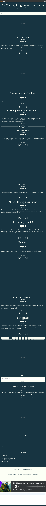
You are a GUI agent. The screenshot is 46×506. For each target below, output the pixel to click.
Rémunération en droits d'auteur (12, 474)
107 (29, 338)
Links (2, 446)
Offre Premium (20, 474)
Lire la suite (23, 50)
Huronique (23, 39)
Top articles (28, 472)
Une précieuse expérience (6, 447)
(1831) (4, 455)
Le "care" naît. (23, 37)
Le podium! (23, 318)
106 (26, 338)
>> (43, 338)
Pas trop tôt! (23, 184)
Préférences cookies (35, 474)
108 (32, 338)
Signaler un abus (37, 472)
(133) (5, 459)
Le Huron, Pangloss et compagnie (23, 5)
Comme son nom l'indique (23, 93)
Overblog (30, 469)
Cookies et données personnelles (27, 474)
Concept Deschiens (23, 297)
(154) (8, 458)
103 (17, 338)
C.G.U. (41, 472)
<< (2, 338)
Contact (32, 472)
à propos (29, 489)
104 (20, 338)
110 (38, 338)
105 (23, 338)
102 (14, 338)
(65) (4, 461)
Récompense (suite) (23, 222)
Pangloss (8, 472)
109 (35, 338)
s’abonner (16, 489)
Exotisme (23, 242)
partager (22, 489)
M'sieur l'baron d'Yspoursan (23, 202)
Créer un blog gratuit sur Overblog (21, 472)
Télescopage (23, 130)
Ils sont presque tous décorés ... (23, 110)
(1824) (7, 456)
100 (7, 338)
